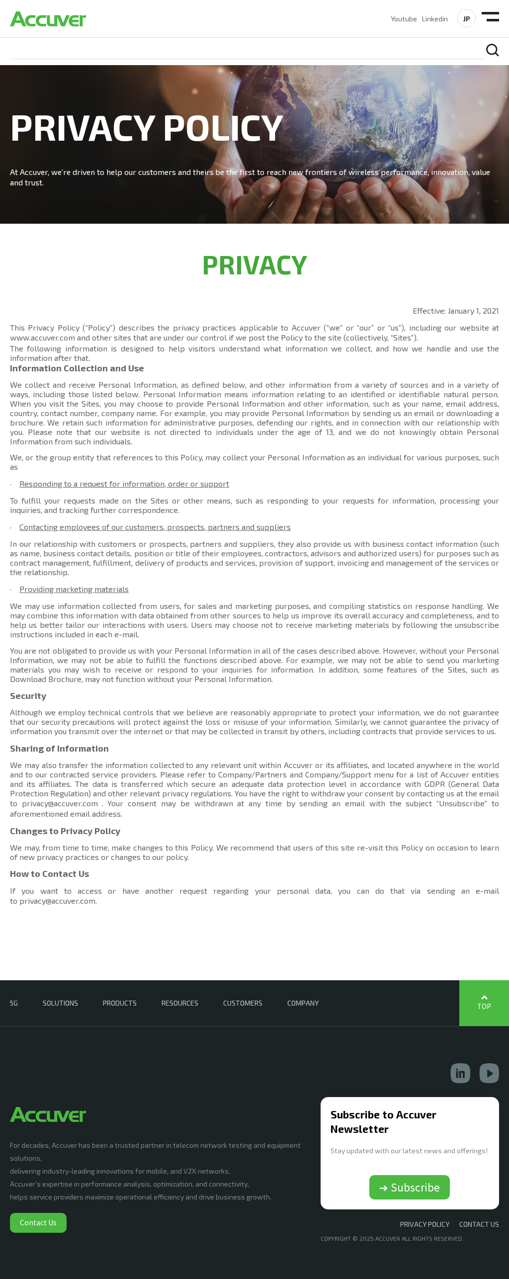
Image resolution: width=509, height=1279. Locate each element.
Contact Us (38, 1222)
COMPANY (303, 1003)
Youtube (404, 18)
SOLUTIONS (60, 1003)
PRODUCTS (120, 1003)
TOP (484, 1006)
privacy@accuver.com (60, 803)
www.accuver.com (42, 337)
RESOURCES (180, 1003)
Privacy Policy (424, 1224)
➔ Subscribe (409, 1187)
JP (466, 18)
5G (14, 1003)
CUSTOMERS (242, 1003)
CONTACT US (479, 1224)
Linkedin (435, 18)
